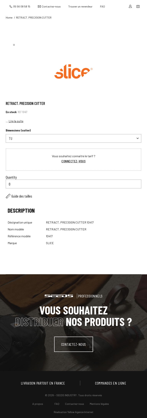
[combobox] (73, 138)
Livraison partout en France (43, 383)
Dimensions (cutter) (18, 130)
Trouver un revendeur (80, 6)
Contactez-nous (51, 6)
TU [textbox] (10, 138)
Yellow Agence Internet (80, 412)
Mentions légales (99, 403)
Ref (20, 112)
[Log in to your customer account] (130, 6)
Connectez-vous (73, 161)
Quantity (11, 177)
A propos (37, 403)
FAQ (102, 6)
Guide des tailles (21, 196)
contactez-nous (73, 344)
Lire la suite (16, 121)
